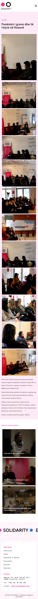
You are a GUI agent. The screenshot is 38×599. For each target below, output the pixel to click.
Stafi (6, 554)
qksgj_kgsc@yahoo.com (20, 586)
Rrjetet (7, 564)
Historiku (8, 551)
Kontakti (7, 568)
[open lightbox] (19, 95)
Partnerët (8, 561)
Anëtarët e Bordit (11, 557)
